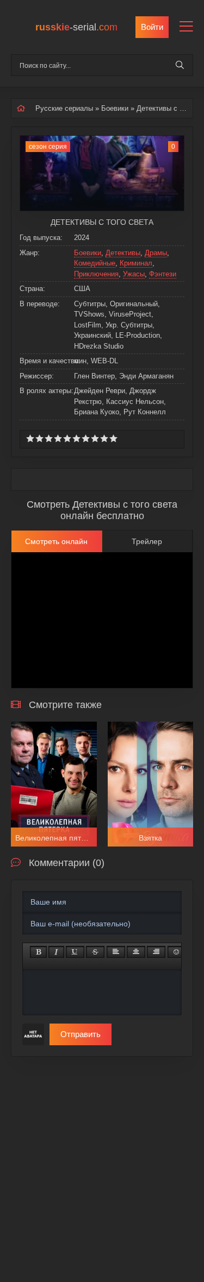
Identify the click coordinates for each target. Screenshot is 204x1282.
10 (113, 438)
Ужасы (134, 274)
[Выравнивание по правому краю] (156, 952)
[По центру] (136, 952)
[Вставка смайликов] (177, 952)
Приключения (96, 274)
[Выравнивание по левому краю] (116, 952)
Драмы (156, 253)
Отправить (80, 1034)
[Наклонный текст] (56, 952)
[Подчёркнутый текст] (75, 952)
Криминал (136, 263)
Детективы (123, 253)
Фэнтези (162, 274)
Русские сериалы (64, 108)
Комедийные (94, 263)
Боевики (114, 108)
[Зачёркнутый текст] (95, 952)
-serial (76, 27)
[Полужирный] (38, 952)
